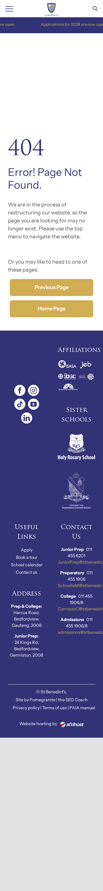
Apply (26, 549)
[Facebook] (19, 390)
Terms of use (54, 707)
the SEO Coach (73, 699)
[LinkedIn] (26, 418)
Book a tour (27, 557)
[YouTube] (33, 404)
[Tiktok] (19, 404)
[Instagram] (33, 390)
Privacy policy (26, 707)
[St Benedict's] (51, 8)
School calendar (27, 564)
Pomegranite (42, 699)
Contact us (26, 572)
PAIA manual (82, 707)
